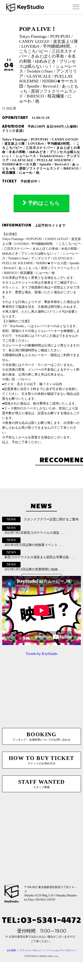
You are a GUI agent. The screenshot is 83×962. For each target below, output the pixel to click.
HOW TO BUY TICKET (41, 760)
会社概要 (11, 950)
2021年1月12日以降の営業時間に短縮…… (34, 569)
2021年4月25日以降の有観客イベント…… (34, 545)
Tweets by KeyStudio (41, 654)
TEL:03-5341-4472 (41, 919)
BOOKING (41, 736)
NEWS (11, 519)
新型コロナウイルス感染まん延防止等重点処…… (39, 557)
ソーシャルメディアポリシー (61, 950)
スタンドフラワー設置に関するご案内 (51, 519)
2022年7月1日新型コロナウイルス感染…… (35, 532)
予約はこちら (44, 203)
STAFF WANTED (41, 784)
